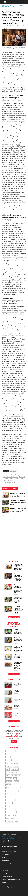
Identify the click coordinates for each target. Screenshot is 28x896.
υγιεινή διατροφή (9, 821)
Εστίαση (21, 476)
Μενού (11, 478)
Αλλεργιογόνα (13, 471)
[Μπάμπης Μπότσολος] (8, 707)
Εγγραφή (14, 741)
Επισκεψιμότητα (9, 772)
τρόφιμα (12, 818)
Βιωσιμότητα (8, 766)
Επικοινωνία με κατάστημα (8, 843)
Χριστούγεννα (15, 790)
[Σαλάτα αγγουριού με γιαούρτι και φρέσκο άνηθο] (8, 631)
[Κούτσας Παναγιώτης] (8, 685)
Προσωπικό (8, 784)
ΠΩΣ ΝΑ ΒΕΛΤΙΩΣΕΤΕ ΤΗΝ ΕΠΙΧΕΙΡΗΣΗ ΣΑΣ (14, 6)
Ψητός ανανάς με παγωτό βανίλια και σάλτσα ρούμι (18, 648)
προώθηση (8, 815)
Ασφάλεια (4, 882)
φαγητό (17, 821)
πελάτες (7, 812)
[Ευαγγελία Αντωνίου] (8, 715)
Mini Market (8, 760)
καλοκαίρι (8, 806)
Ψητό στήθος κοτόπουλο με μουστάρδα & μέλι (18, 640)
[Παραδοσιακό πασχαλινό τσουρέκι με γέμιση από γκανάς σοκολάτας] (8, 664)
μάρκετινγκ (8, 809)
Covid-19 (7, 751)
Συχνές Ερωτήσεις (6, 841)
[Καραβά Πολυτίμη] (8, 692)
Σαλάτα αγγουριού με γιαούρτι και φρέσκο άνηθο (18, 631)
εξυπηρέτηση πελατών (10, 799)
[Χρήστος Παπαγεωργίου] (8, 700)
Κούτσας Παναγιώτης (17, 683)
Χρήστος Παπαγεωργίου (18, 698)
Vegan (7, 763)
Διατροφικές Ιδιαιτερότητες (11, 475)
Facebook (8, 757)
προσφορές (13, 812)
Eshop (17, 754)
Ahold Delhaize (5, 860)
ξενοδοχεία (15, 809)
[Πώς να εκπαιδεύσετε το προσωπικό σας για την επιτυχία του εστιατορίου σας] (8, 576)
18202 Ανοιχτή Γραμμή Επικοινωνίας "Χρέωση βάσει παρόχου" (11, 837)
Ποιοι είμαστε (5, 854)
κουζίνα (6, 478)
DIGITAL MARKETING (10, 754)
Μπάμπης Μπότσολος (17, 705)
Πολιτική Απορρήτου (7, 876)
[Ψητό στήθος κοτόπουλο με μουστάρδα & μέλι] (8, 640)
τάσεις (7, 818)
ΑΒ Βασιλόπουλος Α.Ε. (7, 863)
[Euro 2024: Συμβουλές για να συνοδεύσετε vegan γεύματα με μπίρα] (5, 510)
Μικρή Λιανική (9, 781)
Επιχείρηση (17, 772)
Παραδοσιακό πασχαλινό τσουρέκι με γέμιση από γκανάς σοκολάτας (18, 665)
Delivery (13, 751)
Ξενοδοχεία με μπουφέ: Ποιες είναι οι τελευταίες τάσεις (18, 502)
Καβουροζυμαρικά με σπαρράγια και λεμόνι (19, 656)
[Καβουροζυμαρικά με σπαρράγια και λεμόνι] (8, 657)
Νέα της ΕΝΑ (5, 857)
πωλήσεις (14, 815)
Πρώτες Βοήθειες (8, 480)
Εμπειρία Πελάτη (14, 769)
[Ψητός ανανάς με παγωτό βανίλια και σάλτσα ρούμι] (8, 648)
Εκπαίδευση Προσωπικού (11, 476)
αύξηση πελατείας (9, 793)
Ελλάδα (7, 769)
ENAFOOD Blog (6, 5)
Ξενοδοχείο (16, 781)
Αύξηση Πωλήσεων (14, 763)
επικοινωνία (8, 803)
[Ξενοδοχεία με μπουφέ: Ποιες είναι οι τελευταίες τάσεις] (5, 502)
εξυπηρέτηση (8, 796)
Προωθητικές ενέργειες (10, 787)
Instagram (14, 757)
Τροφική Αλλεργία (9, 482)
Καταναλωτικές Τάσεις (16, 775)
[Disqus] (14, 537)
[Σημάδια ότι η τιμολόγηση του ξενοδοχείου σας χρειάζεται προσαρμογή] (5, 495)
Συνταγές (19, 787)
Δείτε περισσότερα (14, 617)
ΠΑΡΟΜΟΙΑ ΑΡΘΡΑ (9, 489)
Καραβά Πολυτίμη (16, 691)
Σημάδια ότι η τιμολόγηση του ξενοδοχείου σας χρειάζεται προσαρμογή (18, 495)
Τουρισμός (8, 790)
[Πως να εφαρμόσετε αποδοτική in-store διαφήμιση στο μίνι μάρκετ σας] (8, 587)
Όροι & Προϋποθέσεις (7, 873)
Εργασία (4, 865)
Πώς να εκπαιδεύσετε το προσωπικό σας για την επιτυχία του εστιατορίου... (18, 577)
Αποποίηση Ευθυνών (15, 473)
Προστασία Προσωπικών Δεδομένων (11, 879)
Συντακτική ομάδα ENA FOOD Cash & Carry (14, 26)
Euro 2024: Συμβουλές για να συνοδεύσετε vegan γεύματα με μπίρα (18, 509)
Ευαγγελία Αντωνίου (17, 713)
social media (15, 760)
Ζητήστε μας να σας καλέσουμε (9, 846)
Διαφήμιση (16, 766)
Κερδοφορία (8, 778)
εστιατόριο (15, 803)
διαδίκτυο (18, 793)
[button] (26, 2)
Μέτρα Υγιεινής (19, 478)
